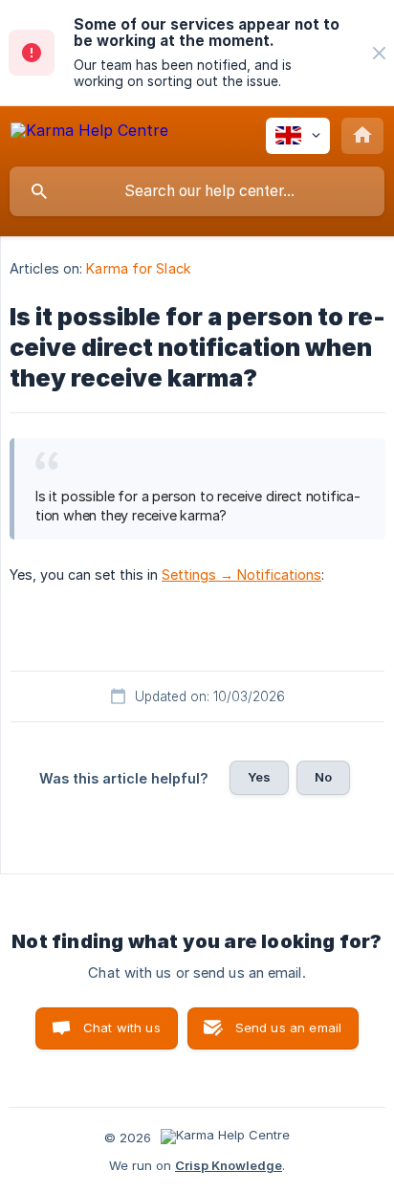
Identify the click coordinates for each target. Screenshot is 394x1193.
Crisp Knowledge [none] (228, 1165)
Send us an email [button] (288, 1027)
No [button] (323, 776)
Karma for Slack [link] (138, 268)
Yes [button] (259, 776)
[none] (379, 53)
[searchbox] (197, 191)
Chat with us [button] (122, 1027)
